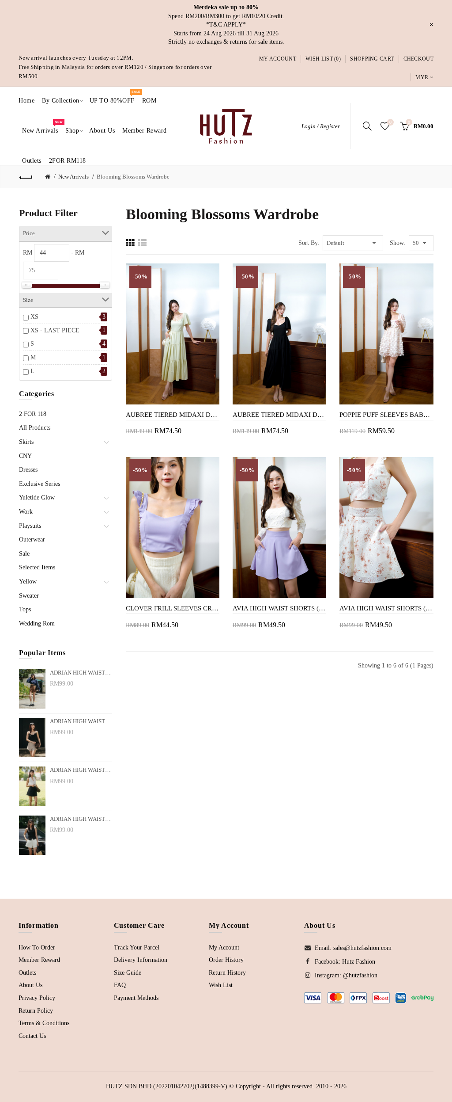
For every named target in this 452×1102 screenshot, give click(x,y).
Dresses (28, 469)
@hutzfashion (360, 975)
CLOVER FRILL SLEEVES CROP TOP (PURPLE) (172, 608)
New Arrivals (73, 176)
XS (34, 316)
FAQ (120, 985)
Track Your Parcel (136, 947)
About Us (30, 985)
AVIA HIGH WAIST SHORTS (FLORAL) (386, 608)
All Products (34, 427)
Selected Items (37, 567)
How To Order (37, 947)
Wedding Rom (37, 623)
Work (26, 511)
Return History (227, 972)
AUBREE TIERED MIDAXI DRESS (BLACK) (279, 414)
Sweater (29, 595)
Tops (25, 609)
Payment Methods (136, 998)
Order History (226, 960)
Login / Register (320, 126)
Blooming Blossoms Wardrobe (133, 176)
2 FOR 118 (32, 414)
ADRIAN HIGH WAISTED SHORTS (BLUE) (81, 770)
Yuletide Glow (37, 497)
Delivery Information (140, 960)
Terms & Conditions (44, 1023)
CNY (25, 456)
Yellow (28, 581)
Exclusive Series (39, 483)
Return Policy (36, 1010)
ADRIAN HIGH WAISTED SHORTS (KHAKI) (81, 721)
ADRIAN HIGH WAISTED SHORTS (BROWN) (81, 673)
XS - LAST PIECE (54, 330)
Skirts (26, 442)
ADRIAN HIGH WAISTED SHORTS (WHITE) (81, 819)
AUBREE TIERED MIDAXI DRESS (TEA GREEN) (172, 414)
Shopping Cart (372, 59)
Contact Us (32, 1036)
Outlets (27, 972)
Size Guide (127, 972)
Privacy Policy (37, 998)
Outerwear (32, 539)
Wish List (221, 985)
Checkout (418, 59)
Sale (24, 553)
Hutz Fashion (358, 961)
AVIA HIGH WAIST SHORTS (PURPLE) (279, 608)
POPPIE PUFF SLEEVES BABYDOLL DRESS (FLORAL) (386, 414)
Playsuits (30, 525)
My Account (277, 59)
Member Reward (39, 960)
